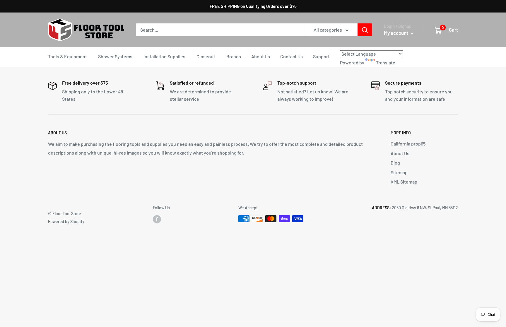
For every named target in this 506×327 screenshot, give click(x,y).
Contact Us (291, 56)
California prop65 (408, 143)
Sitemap (399, 172)
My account (396, 33)
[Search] (365, 29)
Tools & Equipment (67, 56)
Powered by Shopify (66, 221)
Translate (385, 62)
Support (321, 56)
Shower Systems (115, 56)
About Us (260, 56)
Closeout (205, 56)
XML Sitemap (404, 181)
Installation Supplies (164, 56)
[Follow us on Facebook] (157, 219)
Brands (233, 56)
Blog (395, 162)
